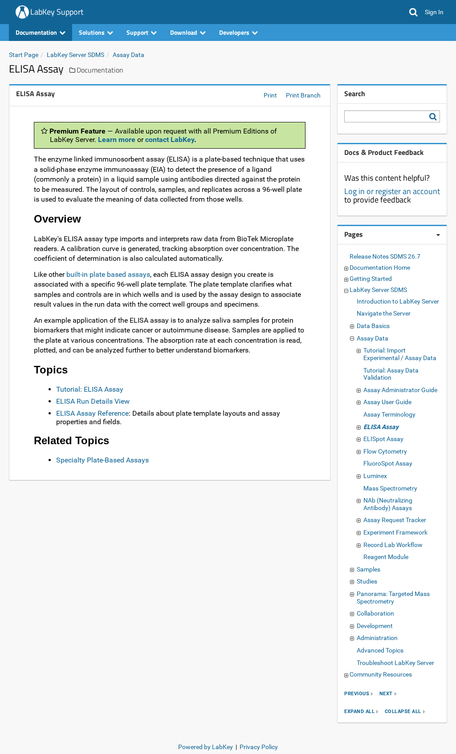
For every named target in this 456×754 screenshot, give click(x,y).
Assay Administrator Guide (400, 389)
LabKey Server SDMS (75, 54)
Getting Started (371, 278)
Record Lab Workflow (393, 544)
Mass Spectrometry (390, 488)
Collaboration (375, 613)
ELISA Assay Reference (92, 413)
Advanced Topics (380, 650)
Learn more (116, 139)
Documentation (100, 70)
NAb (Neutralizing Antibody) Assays (387, 504)
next (386, 694)
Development (375, 625)
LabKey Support (56, 12)
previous (356, 694)
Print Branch (303, 95)
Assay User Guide (387, 401)
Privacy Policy (259, 746)
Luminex (375, 475)
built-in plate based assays (108, 274)
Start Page (23, 54)
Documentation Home (380, 267)
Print (270, 95)
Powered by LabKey (205, 746)
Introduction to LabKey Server (398, 301)
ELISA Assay (381, 426)
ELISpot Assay (383, 438)
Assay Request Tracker (394, 519)
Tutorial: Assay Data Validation (391, 374)
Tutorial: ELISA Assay (89, 389)
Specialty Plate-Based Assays (102, 460)
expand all (359, 711)
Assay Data (128, 54)
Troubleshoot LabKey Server (395, 662)
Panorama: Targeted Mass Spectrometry (393, 597)
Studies (367, 581)
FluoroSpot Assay (387, 463)
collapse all (403, 711)
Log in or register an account (392, 191)
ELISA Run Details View (93, 401)
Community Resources (381, 674)
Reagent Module (385, 556)
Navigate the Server (384, 313)
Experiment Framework (395, 532)
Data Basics (373, 325)
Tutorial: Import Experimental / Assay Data (399, 354)
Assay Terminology (389, 414)
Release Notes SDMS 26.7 (385, 256)
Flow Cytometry (385, 451)
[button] (413, 12)
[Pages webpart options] (438, 235)
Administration (377, 637)
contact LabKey (169, 139)
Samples (368, 569)
